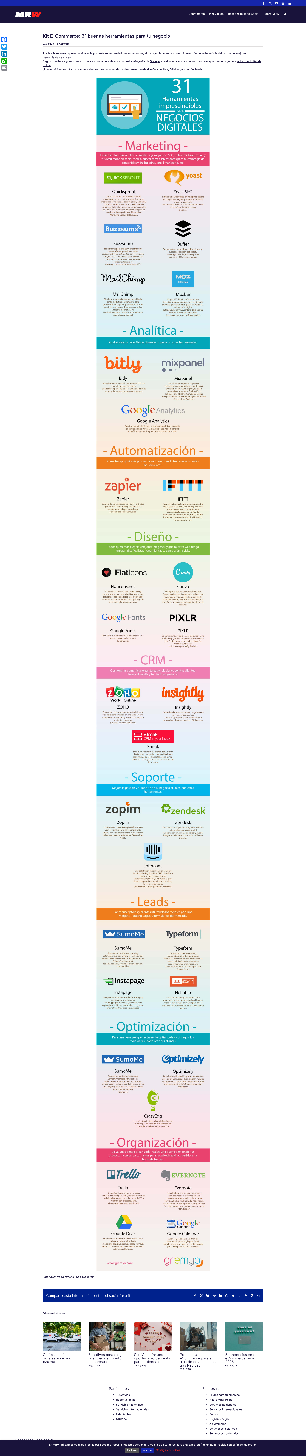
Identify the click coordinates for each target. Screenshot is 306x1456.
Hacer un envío (125, 1399)
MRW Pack (123, 1419)
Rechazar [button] (132, 1450)
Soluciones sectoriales (224, 1433)
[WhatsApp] (4, 60)
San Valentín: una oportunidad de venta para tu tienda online (153, 1336)
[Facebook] (110, 1440)
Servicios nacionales (129, 1404)
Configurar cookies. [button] (168, 1450)
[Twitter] (117, 1440)
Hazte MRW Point (220, 1399)
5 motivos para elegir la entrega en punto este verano (107, 1336)
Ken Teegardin (85, 1276)
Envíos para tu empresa (224, 1395)
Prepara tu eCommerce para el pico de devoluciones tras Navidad (198, 1336)
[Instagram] (129, 1440)
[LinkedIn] (135, 1440)
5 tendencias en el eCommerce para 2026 (244, 1336)
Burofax (214, 1414)
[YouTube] (123, 1440)
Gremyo (155, 61)
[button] (285, 13)
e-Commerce (64, 43)
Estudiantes (123, 1414)
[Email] (4, 67)
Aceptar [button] (147, 1450)
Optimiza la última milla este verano (61, 1336)
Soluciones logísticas (223, 1428)
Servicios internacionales (132, 1409)
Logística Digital (219, 1419)
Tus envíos (123, 1395)
